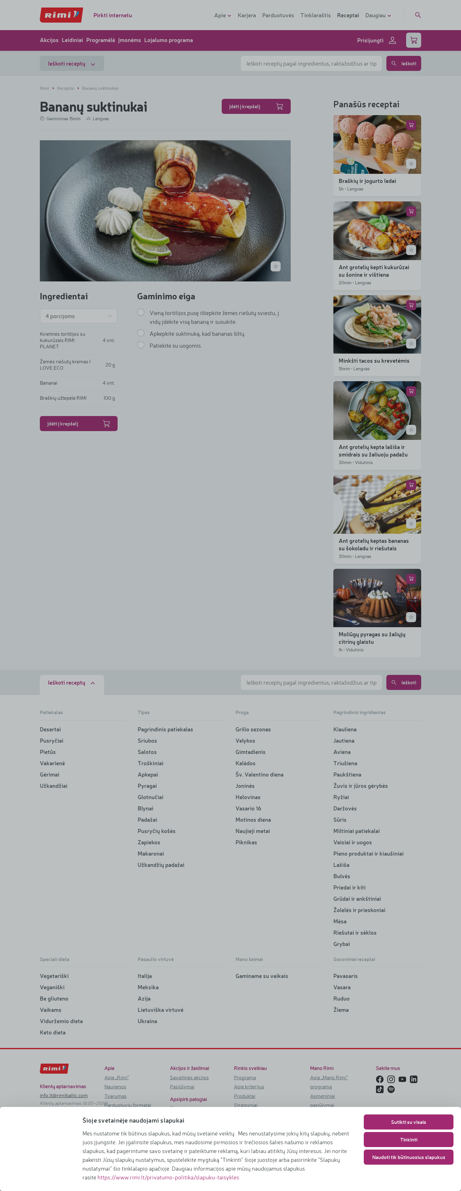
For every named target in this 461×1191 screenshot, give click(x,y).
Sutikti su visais (408, 1122)
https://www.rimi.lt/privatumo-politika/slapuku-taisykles (168, 1177)
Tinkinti (408, 1139)
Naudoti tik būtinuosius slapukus (408, 1157)
